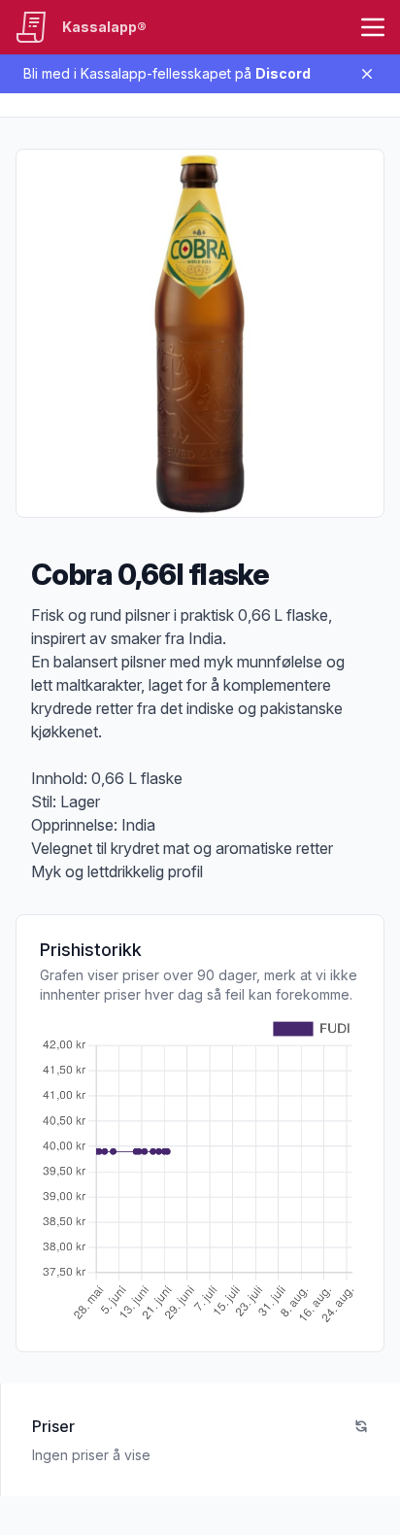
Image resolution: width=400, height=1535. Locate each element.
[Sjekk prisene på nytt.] (361, 1426)
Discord (283, 73)
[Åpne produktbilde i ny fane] (200, 333)
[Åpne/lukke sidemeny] (373, 27)
